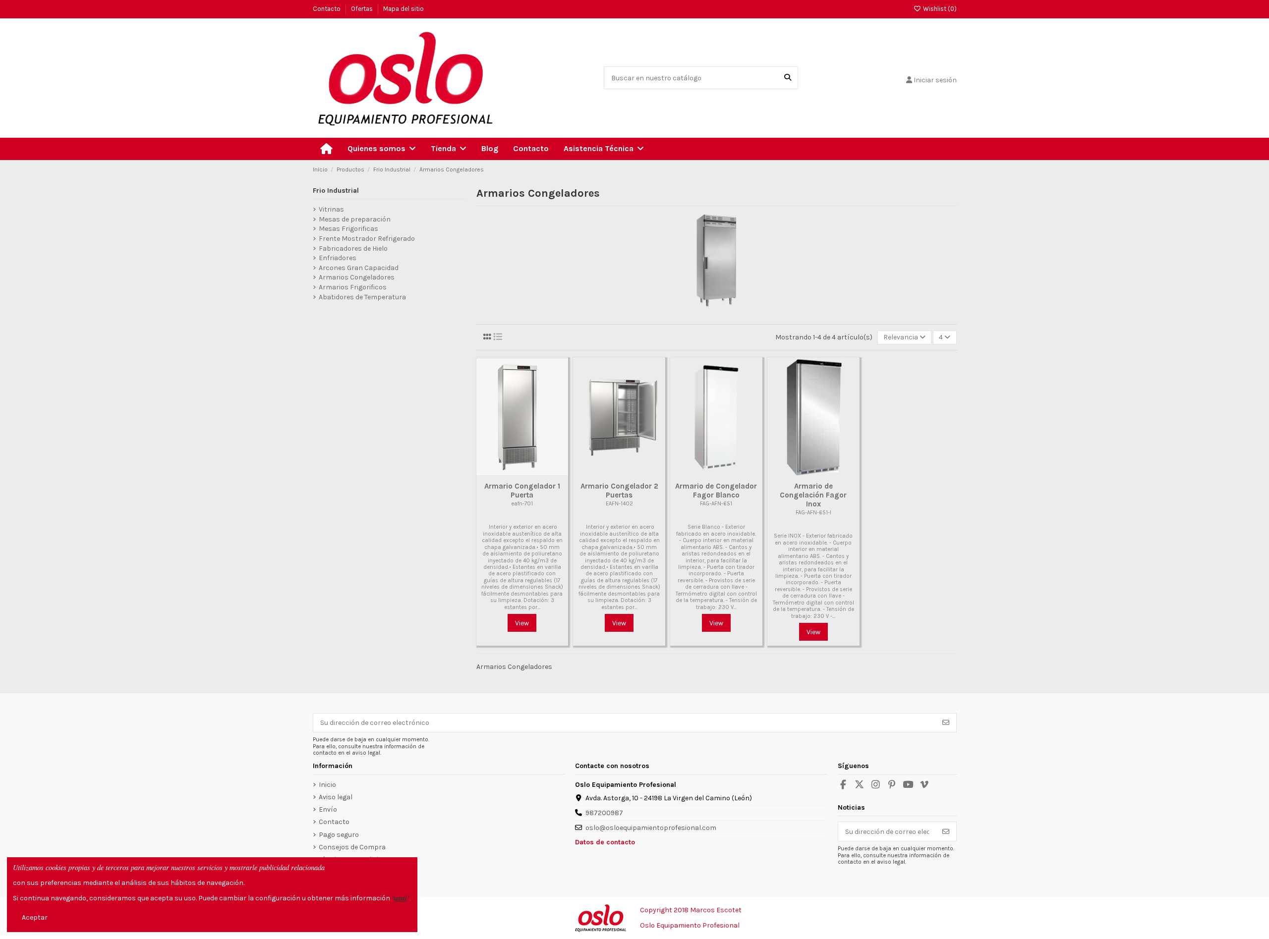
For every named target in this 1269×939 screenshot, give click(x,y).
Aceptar (35, 917)
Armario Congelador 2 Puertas (619, 490)
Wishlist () (939, 8)
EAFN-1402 (619, 503)
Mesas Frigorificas (348, 228)
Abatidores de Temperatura (362, 297)
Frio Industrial (336, 190)
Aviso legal (335, 797)
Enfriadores (337, 258)
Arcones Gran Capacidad (359, 268)
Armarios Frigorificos (353, 287)
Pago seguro (339, 834)
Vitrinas (331, 209)
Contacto (327, 8)
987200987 (604, 813)
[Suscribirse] (945, 723)
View (522, 623)
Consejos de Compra (352, 847)
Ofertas (362, 8)
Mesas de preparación (355, 219)
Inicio (327, 784)
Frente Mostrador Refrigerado (367, 238)
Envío (328, 809)
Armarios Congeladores (357, 277)
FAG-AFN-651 (716, 503)
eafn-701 (522, 503)
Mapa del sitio (403, 8)
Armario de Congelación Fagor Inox (813, 495)
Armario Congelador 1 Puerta (522, 490)
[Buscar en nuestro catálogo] (787, 77)
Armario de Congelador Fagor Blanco (716, 490)
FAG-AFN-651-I (813, 512)
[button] (381, 149)
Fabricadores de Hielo (353, 248)
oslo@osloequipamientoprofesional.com (650, 828)
